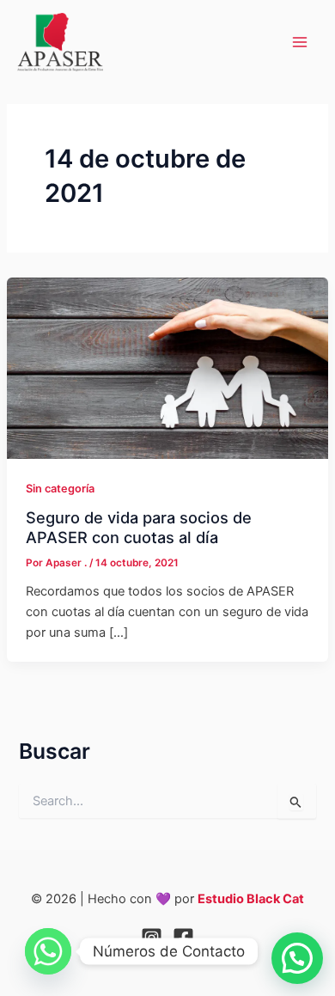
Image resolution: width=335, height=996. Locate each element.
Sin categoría (60, 488)
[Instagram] (151, 938)
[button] (297, 958)
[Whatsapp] (48, 951)
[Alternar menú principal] (300, 42)
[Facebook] (183, 938)
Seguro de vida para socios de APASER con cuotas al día (139, 527)
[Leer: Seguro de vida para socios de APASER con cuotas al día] (167, 368)
